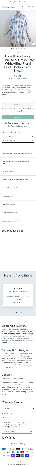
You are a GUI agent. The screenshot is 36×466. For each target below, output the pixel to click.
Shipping (10, 79)
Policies (6, 418)
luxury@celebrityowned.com (12, 378)
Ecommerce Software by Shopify (18, 464)
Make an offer (18, 117)
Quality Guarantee (12, 132)
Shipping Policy (10, 136)
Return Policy (10, 140)
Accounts (7, 409)
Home (18, 52)
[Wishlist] (29, 7)
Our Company (8, 413)
